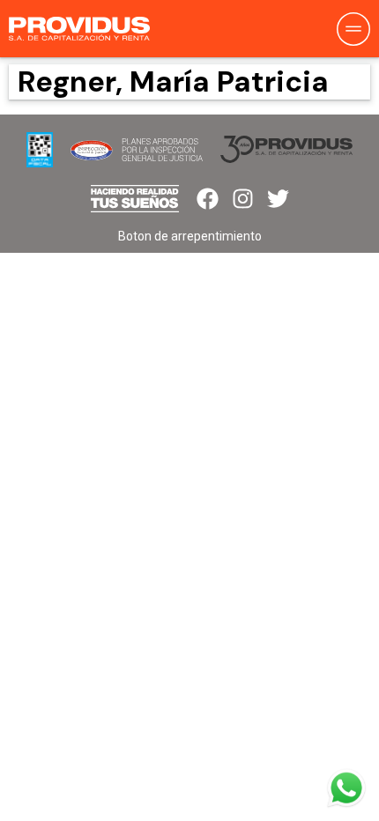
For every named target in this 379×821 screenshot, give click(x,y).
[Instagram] (243, 199)
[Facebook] (208, 199)
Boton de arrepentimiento (190, 236)
